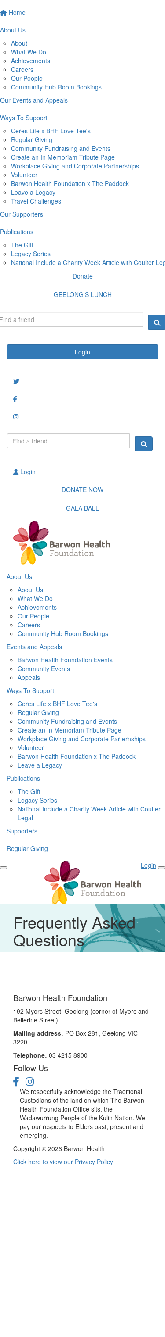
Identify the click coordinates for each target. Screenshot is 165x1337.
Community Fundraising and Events (60, 148)
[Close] (161, 867)
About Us (19, 576)
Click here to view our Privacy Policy (63, 1161)
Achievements (30, 60)
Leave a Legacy (33, 192)
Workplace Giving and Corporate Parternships (82, 738)
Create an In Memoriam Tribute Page (63, 157)
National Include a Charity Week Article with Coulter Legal (89, 813)
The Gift (22, 244)
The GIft (29, 791)
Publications (23, 778)
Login (82, 351)
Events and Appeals (34, 646)
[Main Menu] (3, 867)
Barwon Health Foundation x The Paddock (70, 183)
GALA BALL (82, 508)
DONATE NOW (82, 489)
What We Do (28, 51)
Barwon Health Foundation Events (65, 659)
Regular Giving (31, 139)
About (19, 43)
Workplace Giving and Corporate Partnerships (75, 165)
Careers (22, 69)
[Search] (144, 443)
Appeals (29, 677)
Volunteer (24, 174)
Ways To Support (30, 690)
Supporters (22, 830)
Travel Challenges (36, 201)
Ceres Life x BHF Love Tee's (51, 130)
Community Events (44, 668)
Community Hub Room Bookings (56, 86)
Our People (27, 78)
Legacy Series (31, 253)
